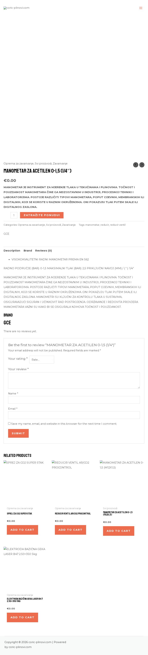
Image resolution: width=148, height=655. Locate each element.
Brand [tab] (28, 250)
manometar (92, 224)
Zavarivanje (60, 163)
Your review (18, 369)
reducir (105, 224)
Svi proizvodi (43, 163)
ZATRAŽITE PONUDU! (42, 215)
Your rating (18, 358)
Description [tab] (12, 250)
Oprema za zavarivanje (19, 163)
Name (13, 393)
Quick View (26, 502)
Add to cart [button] (22, 529)
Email (12, 408)
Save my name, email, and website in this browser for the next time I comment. (64, 423)
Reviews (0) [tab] (43, 250)
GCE (6, 233)
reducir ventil (117, 224)
